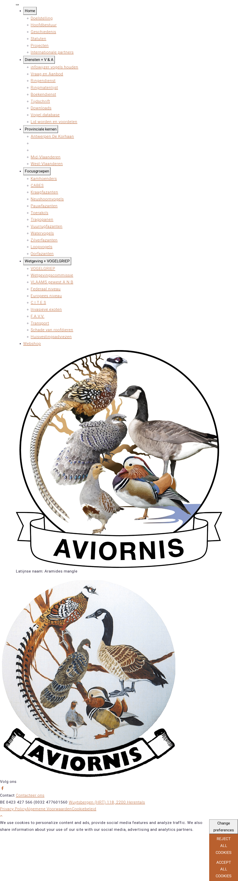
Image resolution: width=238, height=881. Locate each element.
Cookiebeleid (84, 809)
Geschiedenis (43, 32)
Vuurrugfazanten (46, 226)
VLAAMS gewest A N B (52, 282)
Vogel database (45, 115)
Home (30, 11)
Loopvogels (41, 247)
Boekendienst (43, 94)
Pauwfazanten (44, 206)
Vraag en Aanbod (47, 74)
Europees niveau (46, 296)
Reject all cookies (223, 846)
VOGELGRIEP (43, 268)
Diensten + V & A (39, 59)
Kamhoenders (44, 178)
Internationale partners (52, 52)
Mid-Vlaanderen (46, 157)
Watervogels (42, 233)
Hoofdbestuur (44, 25)
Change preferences (223, 826)
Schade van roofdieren (52, 330)
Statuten (38, 38)
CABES (37, 185)
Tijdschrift (40, 101)
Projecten (40, 45)
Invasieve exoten (46, 309)
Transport (40, 323)
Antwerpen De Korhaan (52, 136)
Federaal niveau (46, 289)
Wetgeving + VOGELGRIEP (47, 261)
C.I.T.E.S (38, 302)
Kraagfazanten (44, 192)
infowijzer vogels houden (54, 67)
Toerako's (39, 213)
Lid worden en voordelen (54, 121)
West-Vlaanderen (47, 163)
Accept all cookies (223, 869)
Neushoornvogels (47, 199)
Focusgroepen (37, 171)
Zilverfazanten (44, 240)
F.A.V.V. (37, 316)
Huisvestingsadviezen (51, 336)
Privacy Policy (13, 809)
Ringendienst (43, 80)
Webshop (32, 343)
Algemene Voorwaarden (49, 809)
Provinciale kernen (41, 129)
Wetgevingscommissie (52, 275)
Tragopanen (42, 219)
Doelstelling (42, 18)
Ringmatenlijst (44, 87)
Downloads (41, 108)
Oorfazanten (42, 253)
